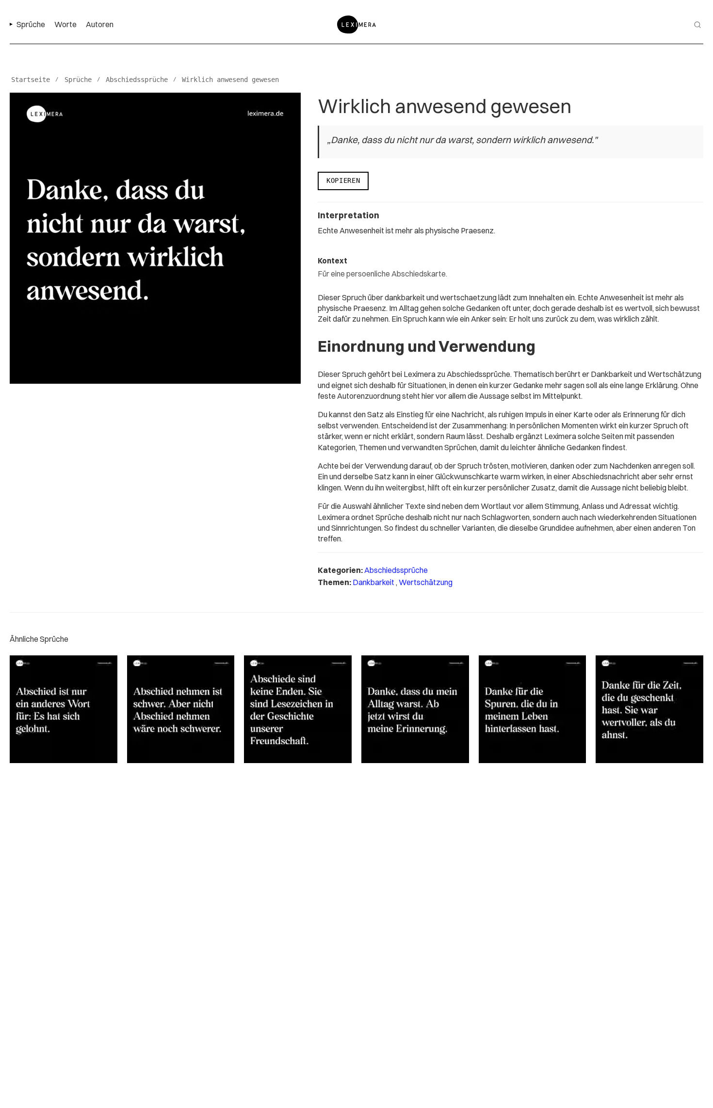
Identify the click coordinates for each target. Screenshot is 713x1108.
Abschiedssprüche (396, 570)
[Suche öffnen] (697, 25)
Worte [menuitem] (65, 24)
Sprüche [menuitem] (30, 24)
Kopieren (343, 180)
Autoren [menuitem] (99, 24)
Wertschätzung (426, 582)
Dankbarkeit (374, 582)
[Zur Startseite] (356, 24)
